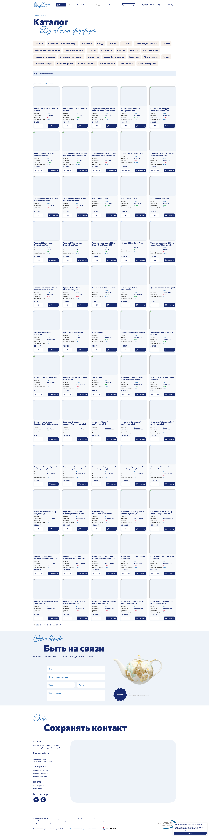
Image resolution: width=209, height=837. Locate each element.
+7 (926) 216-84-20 (40, 773)
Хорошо (190, 833)
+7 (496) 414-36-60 (147, 5)
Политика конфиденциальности (83, 829)
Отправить (120, 695)
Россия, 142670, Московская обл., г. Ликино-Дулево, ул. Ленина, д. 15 (47, 746)
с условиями (186, 826)
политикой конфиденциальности (139, 695)
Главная (36, 15)
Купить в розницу (128, 5)
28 (57, 625)
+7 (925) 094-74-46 (40, 776)
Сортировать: (43, 83)
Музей (79, 5)
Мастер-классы (88, 5)
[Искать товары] (35, 73)
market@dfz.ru (38, 786)
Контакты (112, 5)
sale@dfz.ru (37, 789)
